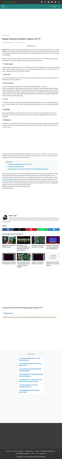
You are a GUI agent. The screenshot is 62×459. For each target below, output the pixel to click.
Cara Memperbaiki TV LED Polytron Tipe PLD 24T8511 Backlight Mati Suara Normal (28, 169)
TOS (37, 453)
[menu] (4, 6)
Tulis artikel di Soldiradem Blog (48, 451)
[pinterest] (31, 229)
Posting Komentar (20, 42)
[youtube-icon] (48, 2)
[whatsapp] (42, 229)
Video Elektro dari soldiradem (23, 453)
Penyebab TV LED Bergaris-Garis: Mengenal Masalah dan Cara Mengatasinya (52, 247)
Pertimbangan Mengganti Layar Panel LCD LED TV (20, 164)
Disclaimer (21, 451)
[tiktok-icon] (59, 2)
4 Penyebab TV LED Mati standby (16, 166)
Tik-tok (33, 453)
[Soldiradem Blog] (10, 2)
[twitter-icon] (45, 2)
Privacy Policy (42, 453)
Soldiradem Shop (29, 451)
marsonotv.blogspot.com (11, 179)
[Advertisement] (31, 21)
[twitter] (19, 229)
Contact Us (14, 451)
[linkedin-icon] (52, 2)
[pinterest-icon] (55, 2)
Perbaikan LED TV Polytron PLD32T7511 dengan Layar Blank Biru (52, 264)
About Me (36, 451)
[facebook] (8, 229)
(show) (34, 46)
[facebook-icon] (42, 2)
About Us (8, 451)
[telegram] (54, 229)
